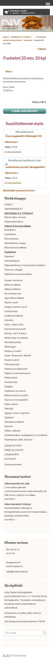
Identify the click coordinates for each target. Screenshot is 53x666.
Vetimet (8, 426)
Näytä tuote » (11, 142)
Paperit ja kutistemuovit (17, 373)
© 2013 (7, 655)
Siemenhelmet (11, 261)
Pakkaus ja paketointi (16, 369)
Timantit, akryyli (13, 269)
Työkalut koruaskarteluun (18, 274)
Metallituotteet (12, 342)
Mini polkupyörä (24, 131)
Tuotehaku (41, 37)
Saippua (8, 386)
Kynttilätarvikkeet (14, 298)
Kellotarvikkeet (12, 289)
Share (8, 71)
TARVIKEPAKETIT (13, 209)
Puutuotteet (11, 382)
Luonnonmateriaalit (15, 329)
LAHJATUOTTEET (13, 445)
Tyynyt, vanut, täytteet (16, 413)
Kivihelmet (10, 230)
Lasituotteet (11, 311)
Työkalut (9, 417)
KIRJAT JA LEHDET (14, 450)
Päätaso (6, 37)
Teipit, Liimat (11, 404)
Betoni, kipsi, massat (15, 217)
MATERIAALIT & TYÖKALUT (21, 37)
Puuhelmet (28, 40)
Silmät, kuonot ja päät (16, 395)
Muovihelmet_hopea (15, 243)
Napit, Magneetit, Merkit (17, 355)
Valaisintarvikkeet (14, 422)
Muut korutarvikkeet (15, 247)
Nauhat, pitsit (11, 360)
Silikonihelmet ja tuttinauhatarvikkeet (24, 265)
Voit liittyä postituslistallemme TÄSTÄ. (24, 621)
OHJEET (8, 204)
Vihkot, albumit (12, 430)
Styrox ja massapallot (16, 399)
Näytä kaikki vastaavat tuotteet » (19, 190)
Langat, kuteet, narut (15, 307)
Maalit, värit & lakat (15, 333)
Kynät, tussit (11, 302)
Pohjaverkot (10, 377)
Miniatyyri (10, 346)
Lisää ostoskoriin (14, 152)
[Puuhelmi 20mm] (24, 64)
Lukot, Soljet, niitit (14, 324)
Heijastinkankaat (13, 221)
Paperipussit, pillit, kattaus (18, 439)
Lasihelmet (10, 234)
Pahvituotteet (11, 364)
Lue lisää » (9, 499)
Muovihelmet (11, 238)
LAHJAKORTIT (11, 454)
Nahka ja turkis (12, 351)
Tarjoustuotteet (12, 464)
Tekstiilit (8, 408)
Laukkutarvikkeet (13, 315)
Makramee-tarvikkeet (16, 338)
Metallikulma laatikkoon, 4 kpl (24, 160)
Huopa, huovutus (13, 280)
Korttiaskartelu (12, 293)
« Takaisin (41, 48)
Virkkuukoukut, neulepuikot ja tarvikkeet (25, 435)
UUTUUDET (10, 459)
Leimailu (8, 320)
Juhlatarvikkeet (12, 284)
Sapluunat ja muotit (15, 391)
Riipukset (9, 256)
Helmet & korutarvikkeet (12, 40)
